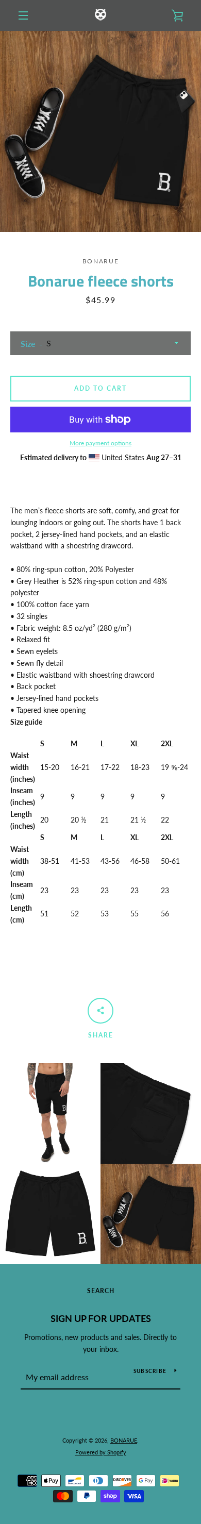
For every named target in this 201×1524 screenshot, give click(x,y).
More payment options (100, 443)
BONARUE (123, 1440)
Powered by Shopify (100, 1452)
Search (100, 1291)
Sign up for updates (101, 1318)
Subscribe (149, 1371)
